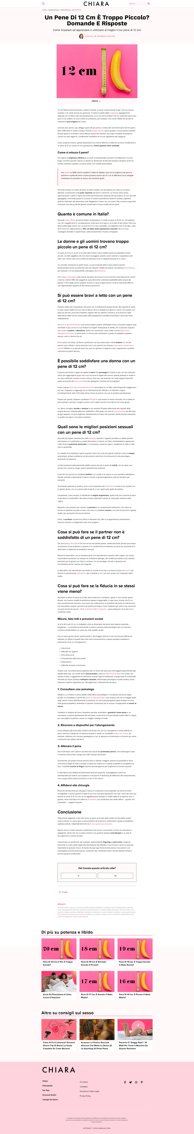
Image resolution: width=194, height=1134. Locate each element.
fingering (94, 399)
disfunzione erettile (112, 673)
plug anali (117, 345)
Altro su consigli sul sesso (67, 1013)
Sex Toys (46, 1090)
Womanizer (81, 573)
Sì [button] (78, 875)
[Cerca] (149, 3)
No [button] (115, 875)
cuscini (128, 570)
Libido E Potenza (66, 10)
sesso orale (78, 381)
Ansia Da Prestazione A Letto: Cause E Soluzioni (57, 996)
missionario (109, 486)
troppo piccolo (97, 130)
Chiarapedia (47, 1085)
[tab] (97, 892)
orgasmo (113, 113)
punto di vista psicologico (95, 697)
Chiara (44, 10)
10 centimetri (87, 609)
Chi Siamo (84, 1082)
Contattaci (84, 1086)
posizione (92, 438)
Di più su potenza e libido (67, 932)
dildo (101, 573)
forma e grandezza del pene (101, 824)
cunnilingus (130, 268)
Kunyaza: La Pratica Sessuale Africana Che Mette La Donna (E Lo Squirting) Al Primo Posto (96, 1045)
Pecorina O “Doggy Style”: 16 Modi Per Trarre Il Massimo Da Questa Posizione (133, 1045)
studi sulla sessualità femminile (81, 387)
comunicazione (119, 411)
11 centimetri (101, 609)
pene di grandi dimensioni (70, 324)
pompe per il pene (120, 733)
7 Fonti (64, 892)
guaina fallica (74, 543)
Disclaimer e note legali (89, 1091)
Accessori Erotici (49, 1095)
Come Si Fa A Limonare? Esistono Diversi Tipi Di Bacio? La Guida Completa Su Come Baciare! (59, 1045)
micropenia (91, 799)
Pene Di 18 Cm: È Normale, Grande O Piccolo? (94, 963)
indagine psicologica (68, 277)
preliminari (101, 270)
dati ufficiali (70, 220)
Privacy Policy (85, 1096)
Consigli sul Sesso (53, 10)
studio (67, 172)
